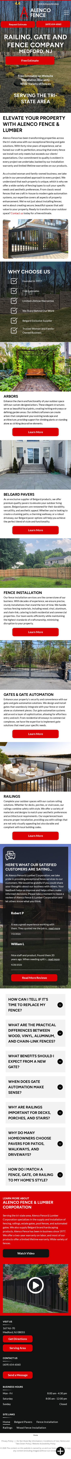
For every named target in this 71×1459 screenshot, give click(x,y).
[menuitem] (8, 1422)
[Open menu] (66, 12)
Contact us (17, 213)
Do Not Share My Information (29, 1441)
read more (54, 928)
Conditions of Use (51, 1441)
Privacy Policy (7, 1441)
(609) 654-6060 (12, 1364)
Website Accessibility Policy (43, 1443)
